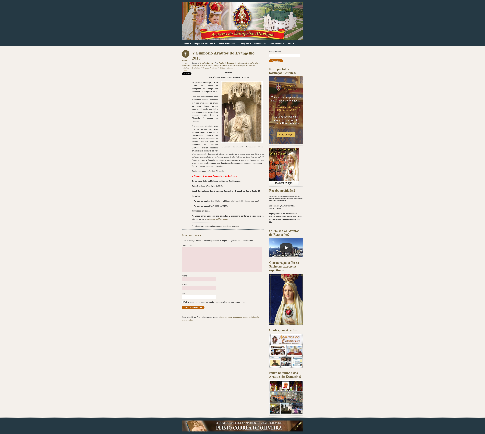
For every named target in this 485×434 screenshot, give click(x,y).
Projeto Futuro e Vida (202, 44)
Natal (289, 44)
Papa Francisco (225, 65)
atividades (195, 65)
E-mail (185, 284)
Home (185, 44)
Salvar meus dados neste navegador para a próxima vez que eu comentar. (215, 302)
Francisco (209, 65)
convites (202, 65)
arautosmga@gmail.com (251, 63)
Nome (185, 275)
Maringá (216, 65)
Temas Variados (274, 44)
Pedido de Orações (226, 43)
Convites (210, 63)
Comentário (186, 245)
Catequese (243, 44)
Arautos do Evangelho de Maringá (230, 63)
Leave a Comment (228, 68)
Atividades (257, 44)
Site (183, 293)
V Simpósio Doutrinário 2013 (211, 68)
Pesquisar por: (275, 51)
